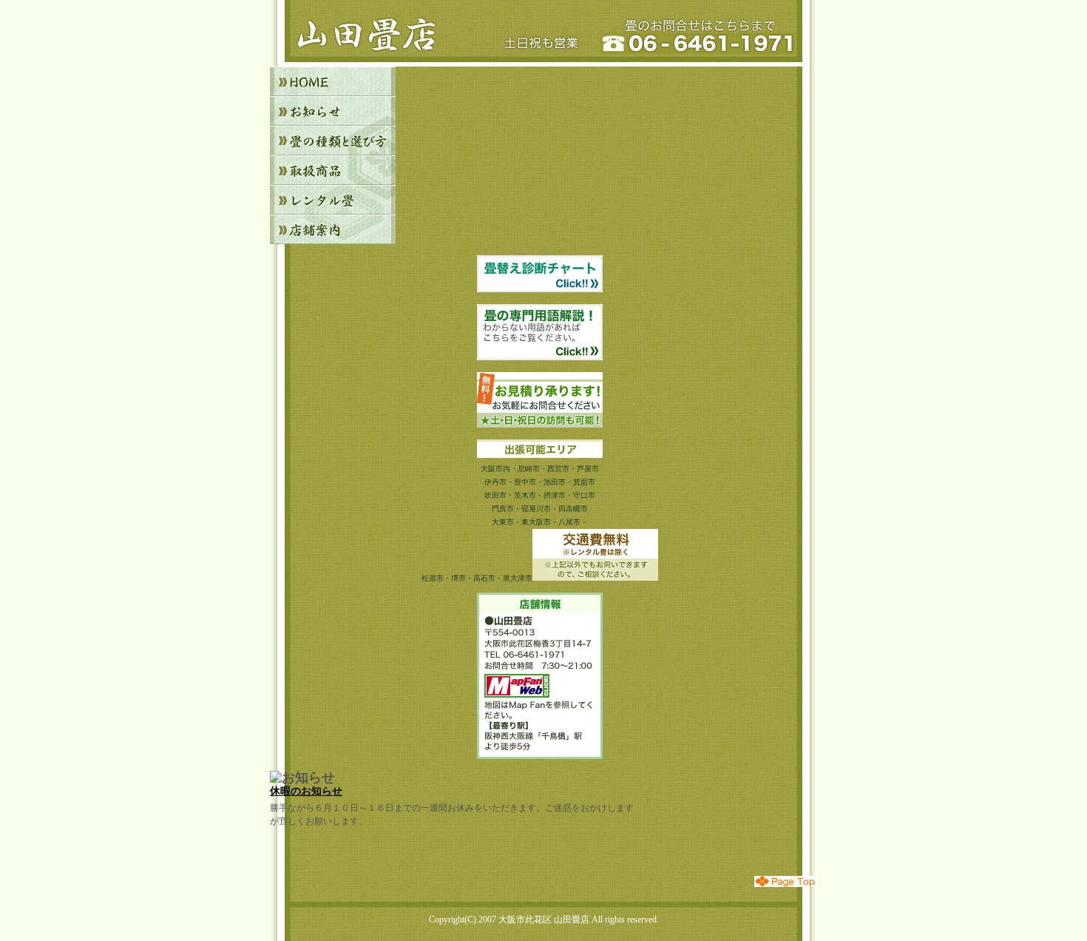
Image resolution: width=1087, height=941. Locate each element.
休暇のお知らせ (306, 791)
